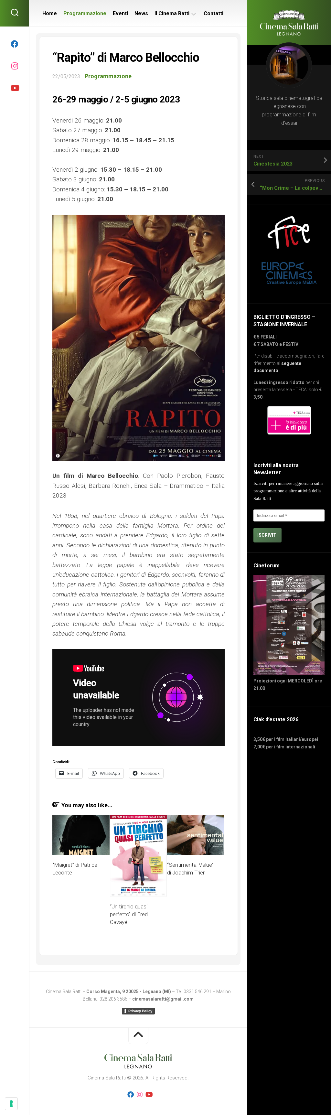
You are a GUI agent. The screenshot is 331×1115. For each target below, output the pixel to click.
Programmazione (84, 13)
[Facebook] (14, 44)
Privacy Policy (140, 1011)
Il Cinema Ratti (172, 13)
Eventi (120, 13)
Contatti (213, 13)
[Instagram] (14, 66)
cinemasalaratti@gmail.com (163, 999)
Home (49, 13)
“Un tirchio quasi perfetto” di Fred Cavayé (129, 914)
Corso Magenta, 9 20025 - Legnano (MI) (128, 991)
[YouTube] (14, 88)
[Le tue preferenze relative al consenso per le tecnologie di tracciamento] (11, 1104)
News (141, 13)
